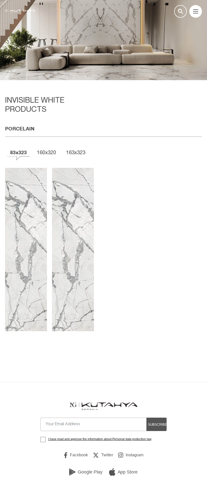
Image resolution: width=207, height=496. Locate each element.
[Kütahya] (20, 11)
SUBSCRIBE (157, 424)
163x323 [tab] (75, 152)
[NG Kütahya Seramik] (103, 406)
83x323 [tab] (18, 152)
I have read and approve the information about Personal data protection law (99, 439)
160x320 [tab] (46, 152)
